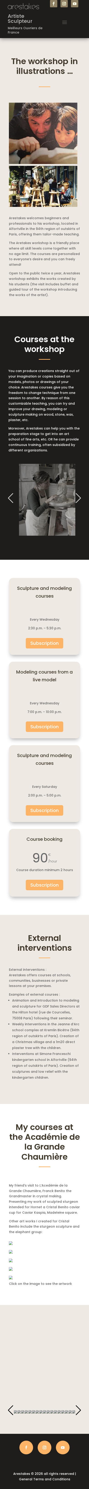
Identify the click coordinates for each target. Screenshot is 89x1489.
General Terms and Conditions (44, 1479)
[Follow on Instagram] (64, 3)
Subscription (44, 643)
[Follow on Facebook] (53, 3)
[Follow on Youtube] (74, 3)
